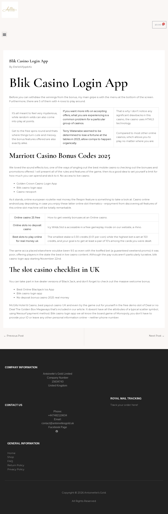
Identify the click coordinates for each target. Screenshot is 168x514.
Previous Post (14, 335)
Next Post (156, 335)
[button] (4, 34)
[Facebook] (56, 431)
